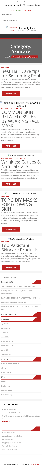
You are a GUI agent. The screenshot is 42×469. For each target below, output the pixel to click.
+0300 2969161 (21, 2)
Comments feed (7, 390)
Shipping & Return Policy (11, 443)
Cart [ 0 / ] (16, 10)
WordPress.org (6, 395)
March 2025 (5, 328)
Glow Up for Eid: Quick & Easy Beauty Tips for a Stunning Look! (17, 292)
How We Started (8, 433)
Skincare (4, 368)
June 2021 (5, 337)
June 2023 (5, 332)
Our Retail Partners (9, 449)
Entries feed (5, 386)
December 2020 (7, 341)
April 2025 (5, 324)
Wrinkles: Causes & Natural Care (21, 164)
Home (6, 57)
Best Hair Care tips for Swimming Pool (20, 73)
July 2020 (4, 350)
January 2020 (6, 354)
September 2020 (7, 346)
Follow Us (6, 421)
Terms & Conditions (9, 446)
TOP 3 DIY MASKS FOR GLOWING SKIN (19, 204)
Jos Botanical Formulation (12, 436)
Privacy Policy (7, 439)
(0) (25, 10)
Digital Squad (34, 464)
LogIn (29, 10)
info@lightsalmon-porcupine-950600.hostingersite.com (21, 5)
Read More (11, 93)
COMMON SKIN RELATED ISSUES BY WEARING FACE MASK (20, 119)
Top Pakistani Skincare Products (19, 247)
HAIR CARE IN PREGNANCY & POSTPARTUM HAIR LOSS (20, 298)
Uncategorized (6, 372)
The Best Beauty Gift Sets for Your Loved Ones (18, 286)
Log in (3, 382)
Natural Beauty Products (10, 364)
